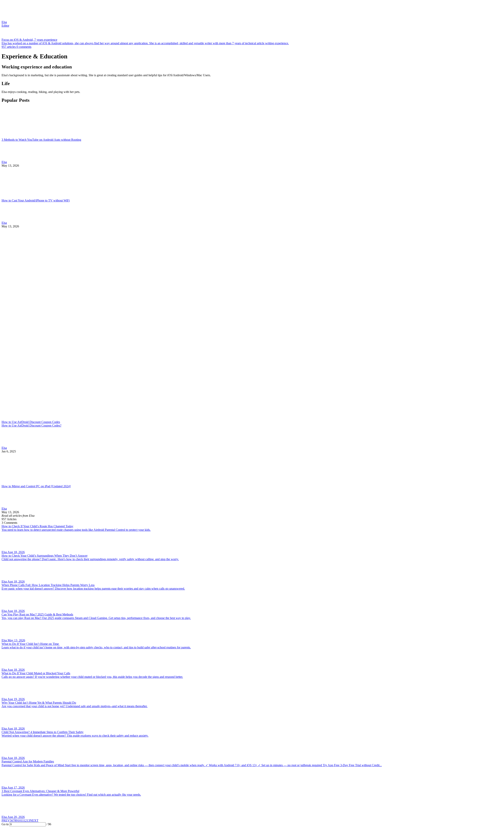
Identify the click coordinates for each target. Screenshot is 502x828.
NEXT (34, 820)
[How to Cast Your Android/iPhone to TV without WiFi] (251, 183)
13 (28, 820)
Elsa (4, 162)
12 (25, 820)
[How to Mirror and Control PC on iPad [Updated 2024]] (251, 469)
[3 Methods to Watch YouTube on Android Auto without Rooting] (251, 122)
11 (22, 820)
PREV (6, 820)
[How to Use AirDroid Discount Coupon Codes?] (251, 324)
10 (19, 820)
